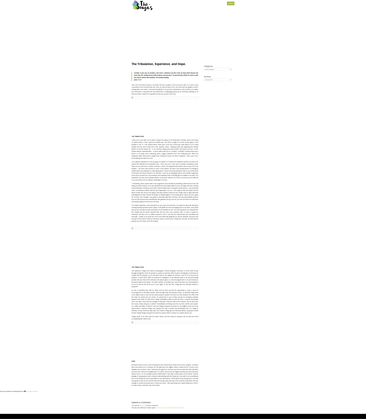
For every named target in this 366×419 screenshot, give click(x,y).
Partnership (212, 3)
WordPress (164, 416)
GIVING (230, 3)
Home (186, 3)
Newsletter (200, 3)
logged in (142, 405)
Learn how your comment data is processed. (170, 408)
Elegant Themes (145, 416)
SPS (192, 3)
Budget (221, 3)
